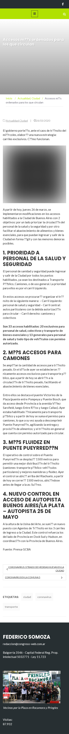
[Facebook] (62, 4)
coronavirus (44, 597)
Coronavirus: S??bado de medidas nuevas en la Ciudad (36, 569)
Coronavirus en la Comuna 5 (22, 577)
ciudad (27, 597)
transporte (11, 606)
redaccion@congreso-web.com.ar (24, 644)
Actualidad (12, 120)
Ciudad (23, 120)
